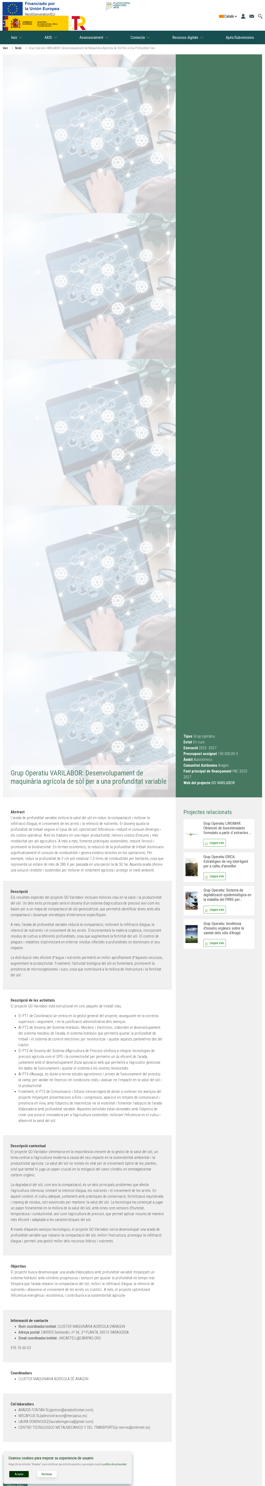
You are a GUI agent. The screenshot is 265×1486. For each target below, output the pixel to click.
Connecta (138, 37)
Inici (14, 37)
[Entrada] (243, 16)
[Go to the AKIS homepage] (118, 6)
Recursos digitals (185, 37)
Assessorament (91, 37)
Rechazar (47, 1474)
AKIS (48, 37)
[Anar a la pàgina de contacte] (251, 16)
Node (18, 48)
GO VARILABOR (223, 782)
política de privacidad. (115, 1464)
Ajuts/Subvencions (240, 37)
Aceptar (19, 1474)
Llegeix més (217, 843)
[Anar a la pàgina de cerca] (260, 16)
